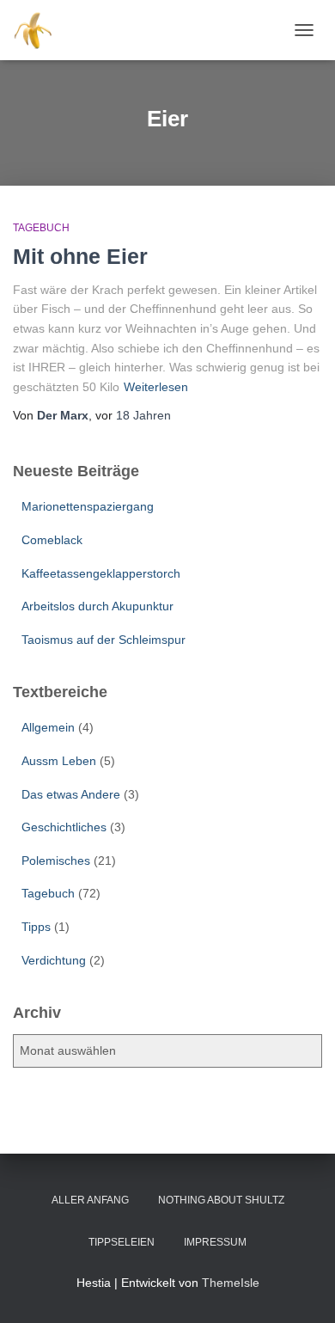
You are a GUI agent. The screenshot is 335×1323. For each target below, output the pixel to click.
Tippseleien (121, 1242)
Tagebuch (41, 228)
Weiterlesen (156, 387)
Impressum (215, 1242)
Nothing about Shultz (221, 1200)
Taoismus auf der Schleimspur (103, 639)
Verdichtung (53, 960)
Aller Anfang (90, 1200)
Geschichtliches (64, 827)
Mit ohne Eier (80, 256)
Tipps (36, 927)
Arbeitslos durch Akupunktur (97, 606)
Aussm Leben (58, 761)
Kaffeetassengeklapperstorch (100, 573)
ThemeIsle (230, 1282)
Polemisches (55, 860)
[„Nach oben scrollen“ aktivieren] (301, 1288)
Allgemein (48, 727)
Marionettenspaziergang (87, 506)
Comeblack (51, 540)
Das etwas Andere (70, 794)
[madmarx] (41, 30)
